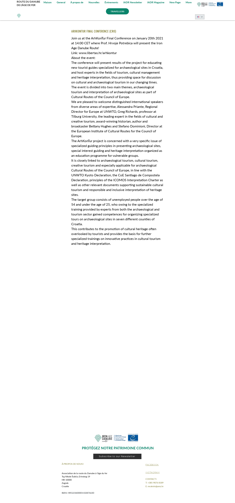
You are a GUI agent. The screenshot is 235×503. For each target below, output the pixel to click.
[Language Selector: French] (199, 16)
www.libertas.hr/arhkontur (98, 53)
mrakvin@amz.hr (156, 486)
